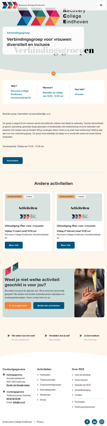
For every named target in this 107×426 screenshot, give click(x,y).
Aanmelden (13, 160)
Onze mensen (81, 380)
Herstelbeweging (83, 390)
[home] (23, 5)
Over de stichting (82, 375)
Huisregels (80, 402)
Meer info (14, 245)
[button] (101, 5)
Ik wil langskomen (18, 305)
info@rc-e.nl (19, 402)
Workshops (45, 395)
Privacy (40, 422)
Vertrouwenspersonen (85, 407)
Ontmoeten (45, 375)
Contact (78, 395)
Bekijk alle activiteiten (48, 305)
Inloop (43, 399)
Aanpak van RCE (83, 385)
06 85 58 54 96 (13, 399)
